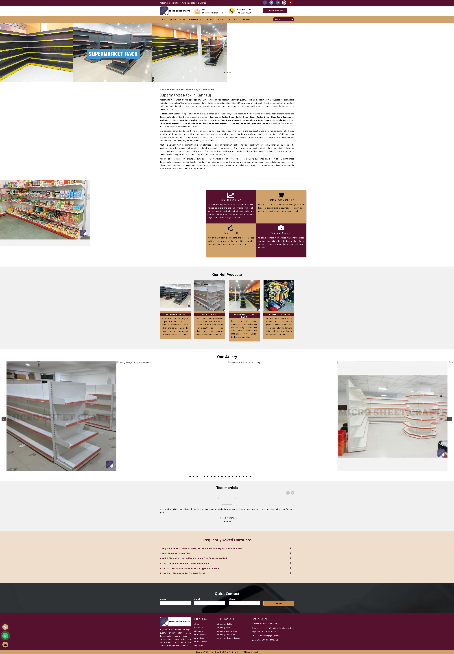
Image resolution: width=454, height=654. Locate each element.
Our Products (195, 19)
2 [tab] (193, 476)
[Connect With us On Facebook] (265, 2)
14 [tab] (236, 476)
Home (163, 19)
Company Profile (177, 19)
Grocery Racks (209, 314)
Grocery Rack (224, 627)
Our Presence (201, 635)
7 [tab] (211, 476)
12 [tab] (229, 476)
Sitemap (209, 19)
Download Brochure (274, 10)
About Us (199, 627)
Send (279, 603)
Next (448, 419)
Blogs (236, 19)
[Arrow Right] (292, 493)
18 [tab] (250, 476)
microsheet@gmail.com (212, 13)
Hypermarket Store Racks (244, 315)
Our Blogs (199, 638)
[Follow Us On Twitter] (271, 2)
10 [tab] (222, 476)
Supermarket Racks (175, 314)
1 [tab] (190, 476)
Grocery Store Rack (226, 635)
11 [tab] (225, 476)
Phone (232, 599)
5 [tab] (204, 476)
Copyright (200, 652)
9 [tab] (218, 476)
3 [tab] (197, 476)
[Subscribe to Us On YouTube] (290, 2)
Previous (3, 419)
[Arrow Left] (288, 493)
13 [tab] (232, 476)
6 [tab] (208, 476)
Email (197, 599)
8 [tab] (215, 476)
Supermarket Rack (226, 624)
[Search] (292, 19)
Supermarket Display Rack (229, 638)
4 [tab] (200, 476)
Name (163, 599)
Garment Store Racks (279, 314)
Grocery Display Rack (227, 631)
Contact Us (248, 19)
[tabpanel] (282, 362)
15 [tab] (239, 476)
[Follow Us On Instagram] (284, 2)
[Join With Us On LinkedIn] (278, 2)
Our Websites (224, 19)
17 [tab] (247, 476)
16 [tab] (243, 476)
